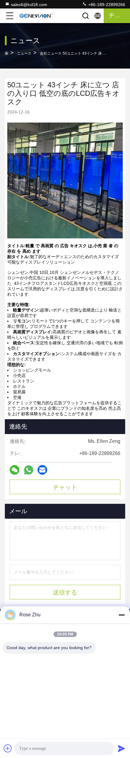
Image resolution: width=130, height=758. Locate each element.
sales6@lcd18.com (29, 4)
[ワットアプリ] (28, 470)
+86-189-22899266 (106, 4)
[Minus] (121, 614)
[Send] (121, 748)
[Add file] (8, 748)
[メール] (42, 470)
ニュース (24, 53)
